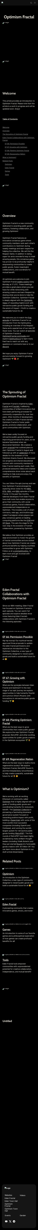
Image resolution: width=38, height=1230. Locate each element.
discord (6, 347)
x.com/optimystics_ (21, 551)
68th (9, 491)
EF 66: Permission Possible (18, 636)
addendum (23, 453)
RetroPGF (20, 833)
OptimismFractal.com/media (14, 336)
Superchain (15, 820)
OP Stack (6, 523)
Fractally (15, 406)
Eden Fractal (9, 904)
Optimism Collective (21, 810)
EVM (29, 520)
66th (29, 489)
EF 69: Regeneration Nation (18, 759)
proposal (11, 448)
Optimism (6, 802)
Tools (6, 960)
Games (6, 929)
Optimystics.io (15, 339)
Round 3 (20, 844)
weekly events (23, 282)
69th (18, 491)
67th (4, 491)
